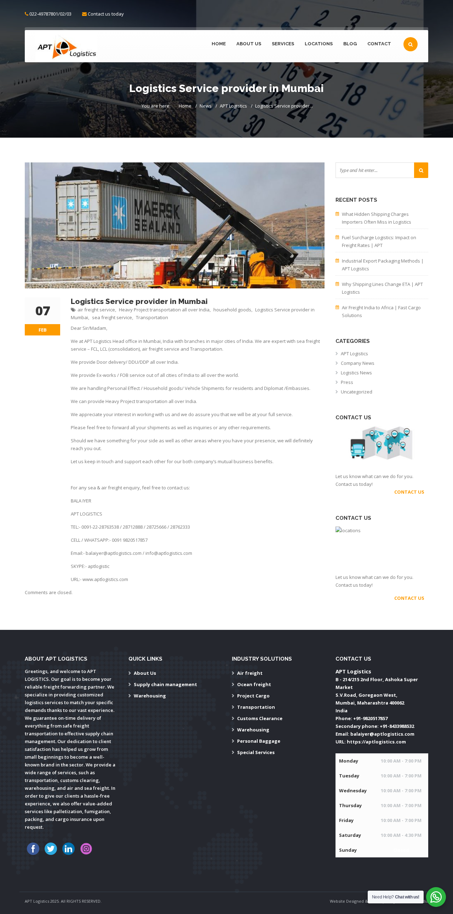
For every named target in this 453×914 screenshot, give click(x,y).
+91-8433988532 (397, 726)
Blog (350, 43)
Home (219, 43)
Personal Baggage (258, 741)
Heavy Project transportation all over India (164, 309)
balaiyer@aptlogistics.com (382, 734)
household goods (232, 309)
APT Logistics (233, 106)
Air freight (250, 673)
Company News (357, 363)
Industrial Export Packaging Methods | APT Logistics (383, 265)
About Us (248, 43)
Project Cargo (253, 695)
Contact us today (106, 14)
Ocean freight (254, 684)
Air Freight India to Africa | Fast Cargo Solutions (381, 311)
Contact (379, 43)
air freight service (96, 309)
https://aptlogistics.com (376, 741)
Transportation (152, 317)
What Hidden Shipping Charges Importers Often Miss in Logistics (376, 218)
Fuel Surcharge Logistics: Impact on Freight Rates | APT (379, 241)
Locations (319, 43)
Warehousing (150, 695)
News (206, 106)
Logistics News (356, 372)
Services (283, 43)
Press (347, 382)
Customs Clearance (259, 718)
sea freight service (112, 317)
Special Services (256, 752)
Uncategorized (356, 392)
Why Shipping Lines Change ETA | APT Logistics (382, 288)
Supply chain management (165, 684)
